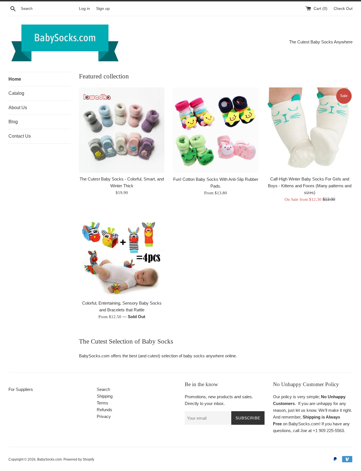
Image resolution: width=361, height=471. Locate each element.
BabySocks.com (49, 459)
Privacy (104, 416)
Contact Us (19, 136)
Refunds (104, 409)
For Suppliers (20, 389)
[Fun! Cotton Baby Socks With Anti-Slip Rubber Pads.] (215, 130)
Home (14, 79)
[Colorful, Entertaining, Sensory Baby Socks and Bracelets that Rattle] (121, 254)
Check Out (343, 8)
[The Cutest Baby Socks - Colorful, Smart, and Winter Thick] (121, 130)
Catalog (16, 93)
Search (103, 389)
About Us (17, 107)
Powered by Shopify (78, 459)
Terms (102, 402)
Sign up (103, 8)
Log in (84, 8)
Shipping (105, 396)
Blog (13, 121)
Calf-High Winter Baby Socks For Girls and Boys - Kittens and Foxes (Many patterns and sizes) (309, 186)
